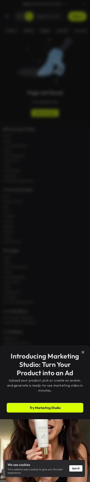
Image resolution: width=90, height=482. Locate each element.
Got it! (76, 468)
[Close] (83, 352)
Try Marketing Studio (45, 408)
